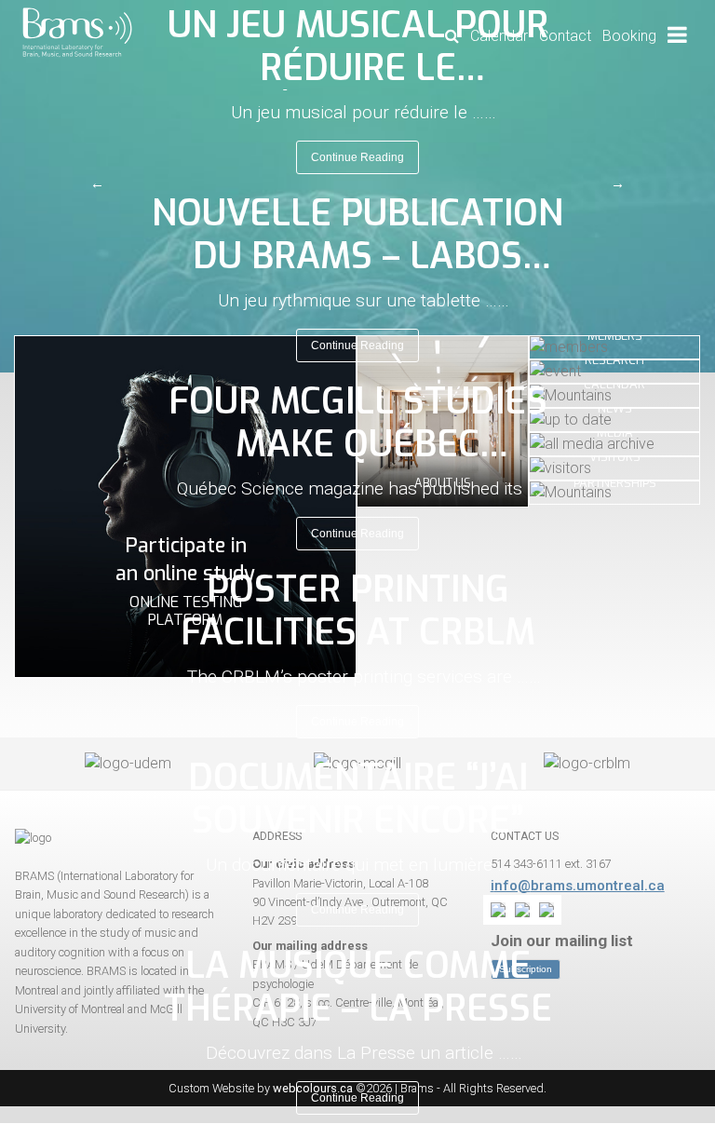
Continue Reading (357, 157)
